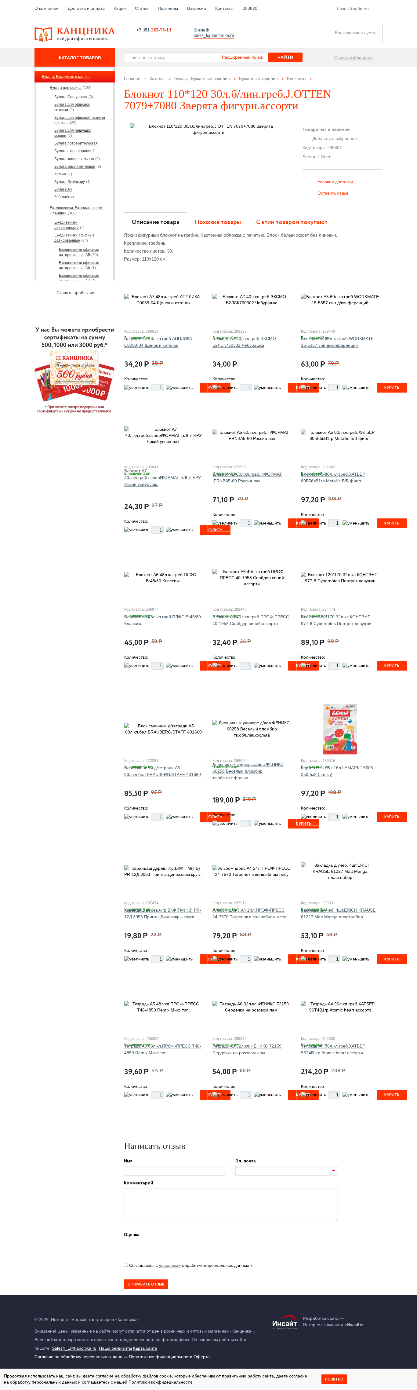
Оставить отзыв (332, 193)
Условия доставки (335, 181)
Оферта (202, 1356)
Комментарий (138, 1182)
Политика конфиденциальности (160, 1356)
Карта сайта (145, 1348)
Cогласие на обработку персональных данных (81, 1356)
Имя (128, 1160)
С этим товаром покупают (292, 222)
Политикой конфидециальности (160, 1382)
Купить (391, 387)
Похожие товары (218, 222)
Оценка (132, 1234)
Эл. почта (245, 1160)
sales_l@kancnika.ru (214, 35)
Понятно (334, 1379)
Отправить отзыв (146, 1284)
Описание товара (155, 222)
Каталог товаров (80, 57)
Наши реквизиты (115, 1348)
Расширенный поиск (242, 57)
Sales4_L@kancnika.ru (74, 1348)
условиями (170, 1265)
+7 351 (153, 29)
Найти (285, 58)
